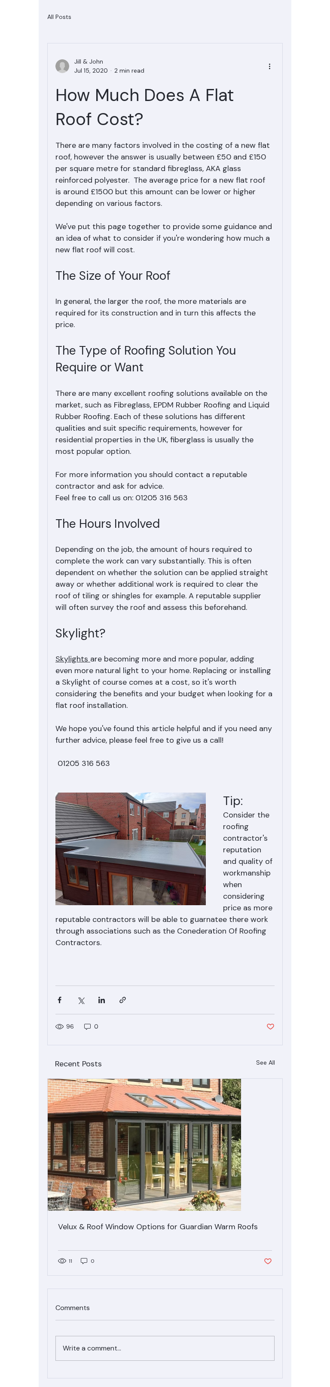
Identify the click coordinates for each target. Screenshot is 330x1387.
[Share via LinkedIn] (102, 1000)
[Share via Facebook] (59, 1000)
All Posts (59, 17)
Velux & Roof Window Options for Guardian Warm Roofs (158, 1227)
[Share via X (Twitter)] (80, 1000)
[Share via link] (123, 1000)
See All (265, 1062)
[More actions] (269, 66)
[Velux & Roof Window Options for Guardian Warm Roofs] (165, 1145)
